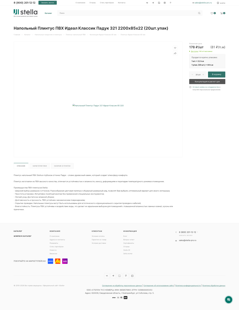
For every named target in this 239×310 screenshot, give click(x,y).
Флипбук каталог (23, 236)
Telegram (113, 275)
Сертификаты (128, 243)
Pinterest (126, 275)
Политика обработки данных (213, 285)
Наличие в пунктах (62, 166)
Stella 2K (126, 250)
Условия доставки (99, 243)
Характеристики (40, 166)
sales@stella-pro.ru (203, 2)
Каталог (18, 231)
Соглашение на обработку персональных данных (122, 285)
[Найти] (199, 13)
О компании (54, 236)
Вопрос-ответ (128, 240)
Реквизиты (54, 243)
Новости (53, 250)
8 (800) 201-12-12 (24, 2)
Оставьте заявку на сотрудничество (206, 87)
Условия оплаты (98, 236)
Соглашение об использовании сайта (159, 285)
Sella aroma (127, 254)
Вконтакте (107, 275)
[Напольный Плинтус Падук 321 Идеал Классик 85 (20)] (98, 105)
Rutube (119, 275)
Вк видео (132, 275)
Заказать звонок (185, 235)
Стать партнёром (56, 247)
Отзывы (126, 247)
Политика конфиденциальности (188, 285)
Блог (125, 236)
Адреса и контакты (57, 240)
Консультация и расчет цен (207, 81)
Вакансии (53, 254)
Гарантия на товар (99, 240)
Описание (21, 166)
